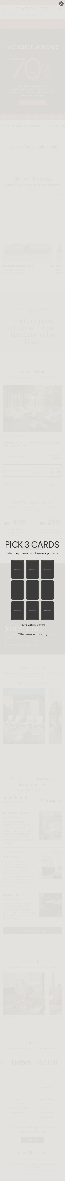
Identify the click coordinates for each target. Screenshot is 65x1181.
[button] (17, 569)
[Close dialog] (61, 3)
